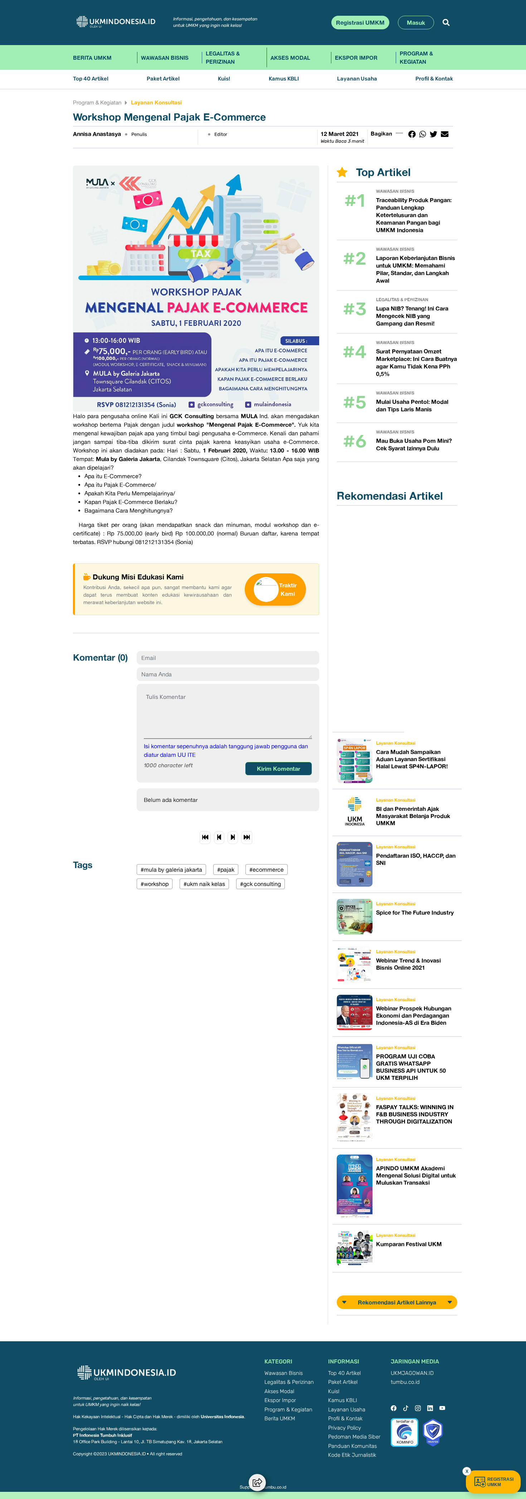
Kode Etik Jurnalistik (352, 1455)
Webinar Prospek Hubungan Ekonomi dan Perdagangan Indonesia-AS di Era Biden (413, 1015)
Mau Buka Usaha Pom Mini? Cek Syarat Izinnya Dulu (414, 444)
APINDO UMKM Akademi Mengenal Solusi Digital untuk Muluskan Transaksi (416, 1175)
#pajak (225, 869)
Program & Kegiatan (416, 57)
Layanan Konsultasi (156, 102)
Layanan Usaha (357, 79)
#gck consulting (260, 884)
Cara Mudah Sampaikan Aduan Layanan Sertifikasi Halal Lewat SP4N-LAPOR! (412, 759)
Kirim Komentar (278, 768)
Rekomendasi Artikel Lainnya (397, 1302)
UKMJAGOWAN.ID (412, 1373)
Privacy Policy (344, 1428)
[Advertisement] (372, 618)
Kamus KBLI (284, 79)
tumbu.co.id (405, 1382)
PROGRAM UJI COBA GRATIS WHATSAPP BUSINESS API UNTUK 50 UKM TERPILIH (411, 1067)
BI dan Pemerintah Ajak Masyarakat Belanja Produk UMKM (413, 816)
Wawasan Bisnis (165, 57)
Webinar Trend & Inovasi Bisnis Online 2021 (408, 964)
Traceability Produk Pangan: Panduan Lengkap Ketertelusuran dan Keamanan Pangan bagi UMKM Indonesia (414, 215)
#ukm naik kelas (204, 884)
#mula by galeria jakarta (171, 869)
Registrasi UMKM (360, 22)
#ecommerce (266, 869)
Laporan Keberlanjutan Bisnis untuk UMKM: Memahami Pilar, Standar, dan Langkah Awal (415, 269)
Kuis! (224, 79)
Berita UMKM (92, 57)
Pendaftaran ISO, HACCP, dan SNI (416, 859)
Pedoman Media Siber (354, 1437)
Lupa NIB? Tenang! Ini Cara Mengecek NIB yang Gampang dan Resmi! (412, 316)
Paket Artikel (163, 79)
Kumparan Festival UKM (409, 1244)
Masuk (416, 22)
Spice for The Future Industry (415, 912)
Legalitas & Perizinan (223, 57)
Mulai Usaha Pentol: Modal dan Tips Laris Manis (412, 405)
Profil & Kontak (434, 79)
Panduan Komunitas (352, 1446)
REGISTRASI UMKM (500, 1482)
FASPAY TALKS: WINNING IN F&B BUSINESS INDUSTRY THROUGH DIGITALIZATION (415, 1114)
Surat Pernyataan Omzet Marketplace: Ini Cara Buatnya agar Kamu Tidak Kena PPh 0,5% (416, 362)
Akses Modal (290, 57)
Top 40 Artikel (90, 79)
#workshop (155, 884)
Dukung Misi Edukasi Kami (138, 576)
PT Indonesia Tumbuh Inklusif (102, 1435)
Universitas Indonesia (222, 1416)
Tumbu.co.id (274, 1487)
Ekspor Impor (356, 57)
